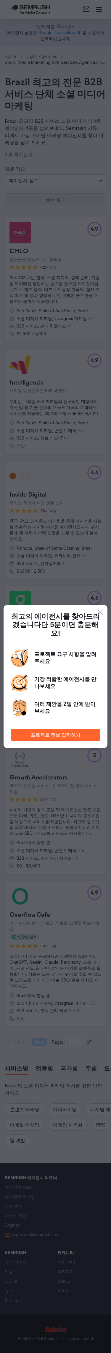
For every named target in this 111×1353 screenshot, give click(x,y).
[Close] (100, 612)
